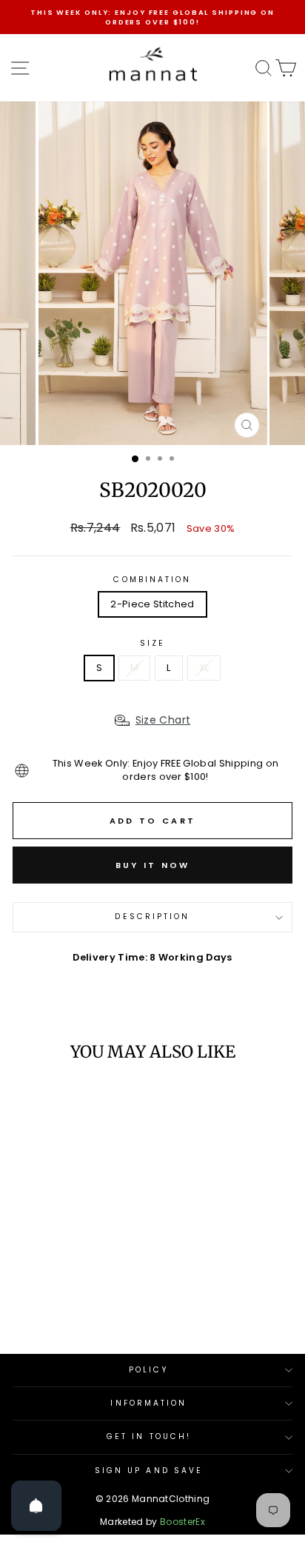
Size (152, 643)
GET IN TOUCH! (149, 1436)
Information (148, 1403)
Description (152, 916)
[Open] (36, 1506)
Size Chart (163, 719)
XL (204, 668)
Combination (152, 580)
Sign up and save (149, 1470)
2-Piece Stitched (152, 604)
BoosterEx (182, 1521)
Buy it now (152, 865)
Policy (149, 1369)
